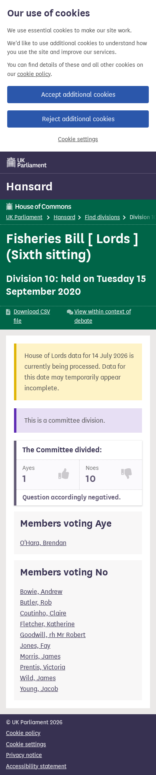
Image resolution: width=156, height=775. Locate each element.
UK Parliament (24, 217)
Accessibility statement (36, 766)
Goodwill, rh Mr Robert (53, 635)
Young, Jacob (39, 689)
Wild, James (38, 678)
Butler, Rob (36, 602)
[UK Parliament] (27, 162)
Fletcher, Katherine (47, 624)
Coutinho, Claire (43, 613)
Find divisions (102, 217)
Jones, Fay (35, 645)
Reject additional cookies (78, 119)
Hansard (29, 186)
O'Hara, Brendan (43, 543)
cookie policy (33, 74)
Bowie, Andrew (41, 591)
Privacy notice (24, 755)
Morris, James (40, 656)
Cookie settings (78, 139)
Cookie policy (23, 733)
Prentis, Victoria (42, 667)
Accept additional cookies (78, 94)
